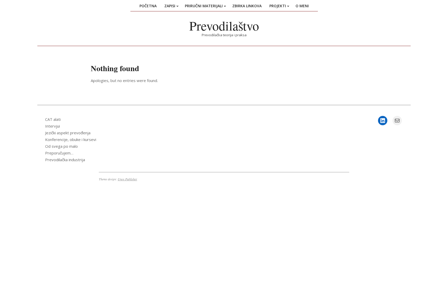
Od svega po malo (61, 146)
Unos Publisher (127, 179)
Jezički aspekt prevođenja (67, 132)
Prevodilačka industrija (65, 159)
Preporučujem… (59, 152)
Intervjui (52, 126)
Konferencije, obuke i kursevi (70, 139)
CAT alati (53, 119)
